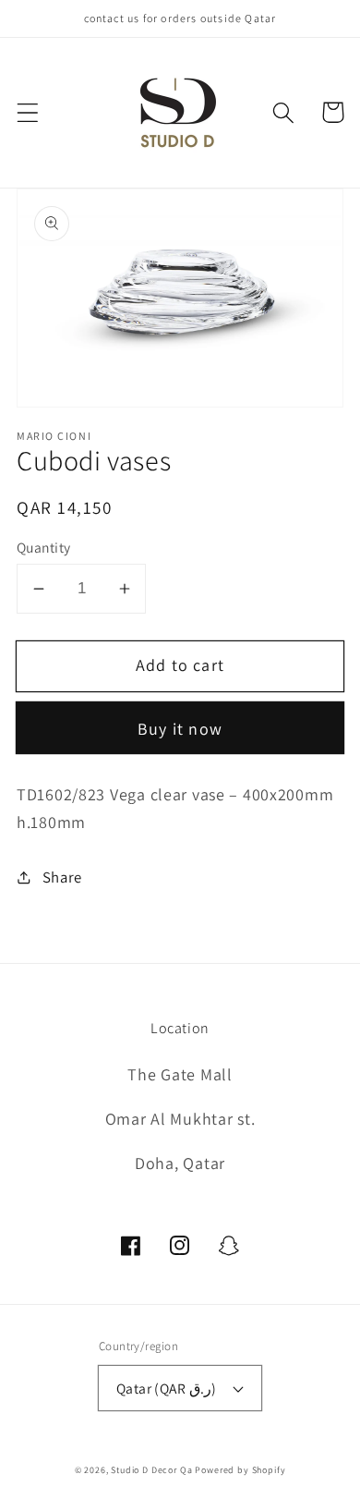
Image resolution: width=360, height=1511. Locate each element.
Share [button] (62, 877)
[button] (28, 112)
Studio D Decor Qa (151, 1470)
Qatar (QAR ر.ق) (166, 1388)
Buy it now (180, 728)
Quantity (44, 547)
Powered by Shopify (240, 1470)
